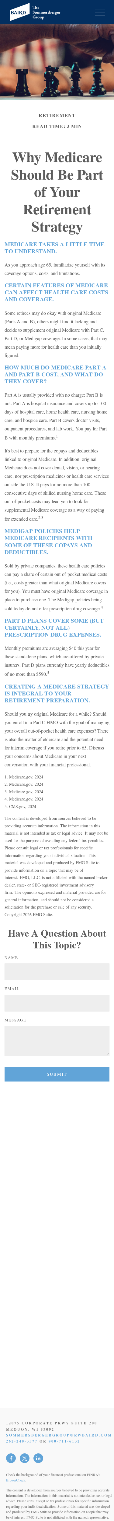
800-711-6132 (64, 1441)
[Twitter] (24, 1458)
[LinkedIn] (38, 1458)
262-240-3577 (22, 1441)
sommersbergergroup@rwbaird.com (59, 1435)
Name (11, 957)
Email (12, 988)
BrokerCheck (15, 1480)
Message (15, 1020)
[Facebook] (11, 1458)
